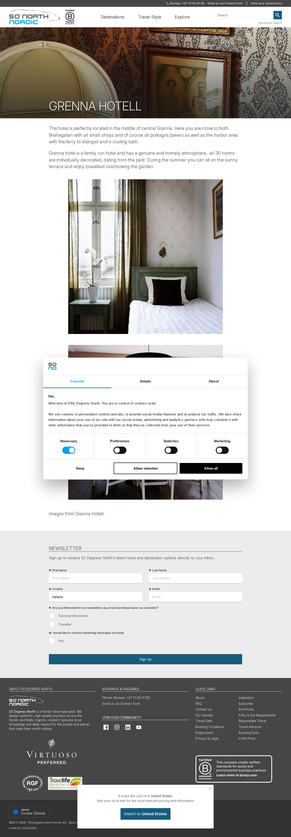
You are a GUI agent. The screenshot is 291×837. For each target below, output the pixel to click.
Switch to (145, 814)
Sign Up (145, 659)
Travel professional (73, 616)
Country (57, 589)
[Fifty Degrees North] (34, 17)
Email (155, 589)
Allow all (211, 468)
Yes (61, 641)
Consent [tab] (77, 381)
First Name (59, 570)
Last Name (159, 570)
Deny (80, 468)
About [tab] (214, 381)
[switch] (119, 450)
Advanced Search (270, 23)
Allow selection (145, 468)
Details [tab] (145, 381)
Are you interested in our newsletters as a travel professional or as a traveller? (105, 607)
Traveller (64, 624)
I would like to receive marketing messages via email (88, 633)
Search (277, 15)
